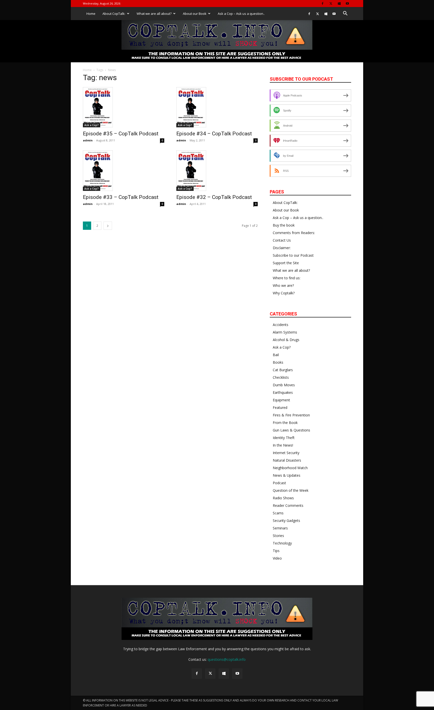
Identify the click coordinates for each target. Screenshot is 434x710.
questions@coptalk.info (227, 659)
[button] (345, 14)
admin (88, 140)
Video (277, 558)
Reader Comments (288, 505)
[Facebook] (322, 3)
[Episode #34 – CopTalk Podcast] (217, 107)
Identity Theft (284, 437)
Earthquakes (283, 392)
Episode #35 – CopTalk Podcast (120, 134)
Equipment (281, 400)
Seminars (280, 528)
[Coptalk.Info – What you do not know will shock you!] (217, 41)
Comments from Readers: (294, 232)
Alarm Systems (285, 332)
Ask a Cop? (91, 125)
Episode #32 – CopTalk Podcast (214, 197)
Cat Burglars (283, 369)
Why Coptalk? (284, 293)
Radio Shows (283, 498)
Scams (278, 513)
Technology (282, 543)
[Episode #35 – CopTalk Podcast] (123, 107)
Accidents (280, 324)
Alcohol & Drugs (286, 339)
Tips (276, 550)
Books (278, 362)
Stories (278, 535)
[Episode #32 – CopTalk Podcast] (217, 170)
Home (90, 13)
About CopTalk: (113, 13)
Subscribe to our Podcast (293, 255)
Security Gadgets (286, 520)
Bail (276, 354)
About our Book (194, 13)
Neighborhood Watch (290, 467)
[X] (331, 3)
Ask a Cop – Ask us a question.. (241, 13)
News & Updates (286, 475)
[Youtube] (347, 3)
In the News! (283, 445)
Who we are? (283, 285)
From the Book (285, 422)
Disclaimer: (282, 247)
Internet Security (286, 452)
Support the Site (286, 262)
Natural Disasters (287, 460)
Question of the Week (290, 490)
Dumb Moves (284, 385)
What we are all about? (154, 13)
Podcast (279, 482)
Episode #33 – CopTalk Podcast (120, 197)
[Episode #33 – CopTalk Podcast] (123, 170)
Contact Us (282, 240)
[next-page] (107, 226)
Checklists (281, 377)
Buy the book (284, 225)
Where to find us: (286, 278)
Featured (280, 407)
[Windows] (339, 3)
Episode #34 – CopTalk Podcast (214, 134)
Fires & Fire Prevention (291, 415)
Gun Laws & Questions (291, 430)
